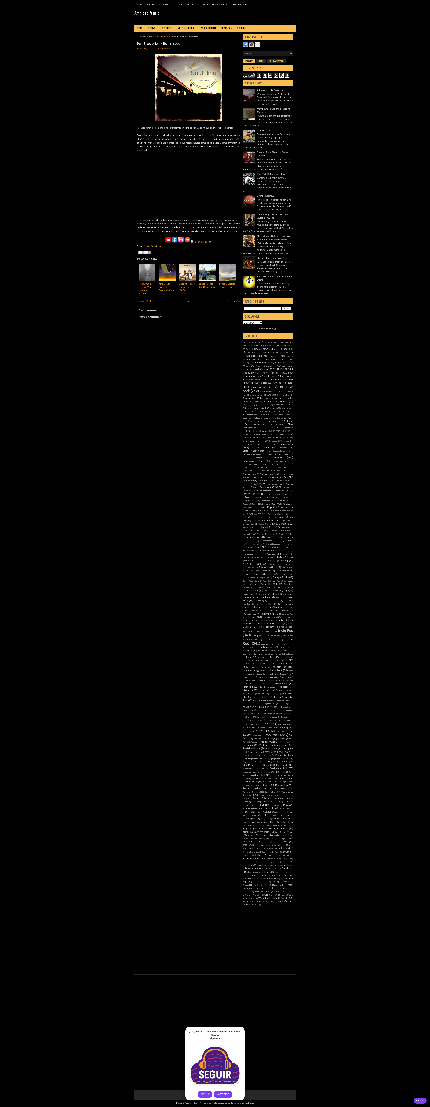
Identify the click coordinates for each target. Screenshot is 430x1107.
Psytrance (265, 772)
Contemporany (249, 474)
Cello (272, 434)
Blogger (274, 328)
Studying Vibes (274, 862)
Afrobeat (247, 366)
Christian (261, 441)
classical (283, 447)
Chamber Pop (284, 434)
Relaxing (246, 791)
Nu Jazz (279, 714)
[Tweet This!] (148, 246)
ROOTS (251, 815)
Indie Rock (166, 36)
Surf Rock (249, 865)
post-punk (288, 748)
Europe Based (273, 547)
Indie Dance (276, 623)
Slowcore (270, 838)
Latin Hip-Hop (286, 663)
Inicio (139, 4)
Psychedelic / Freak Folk (254, 768)
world (267, 894)
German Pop (275, 581)
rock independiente (260, 801)
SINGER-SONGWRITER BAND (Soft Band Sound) (264, 832)
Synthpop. (253, 872)
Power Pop (253, 751)
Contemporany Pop (268, 474)
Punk (277, 771)
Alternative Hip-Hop (257, 382)
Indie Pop (285, 630)
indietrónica (284, 647)
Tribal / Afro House (260, 882)
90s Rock (288, 348)
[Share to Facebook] (149, 252)
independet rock (268, 620)
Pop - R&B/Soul (284, 724)
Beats (273, 418)
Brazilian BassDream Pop (270, 428)
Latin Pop (280, 666)
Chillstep (289, 438)
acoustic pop (274, 356)
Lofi (270, 677)
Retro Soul (259, 795)
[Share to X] (146, 252)
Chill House (266, 438)
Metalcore (287, 693)
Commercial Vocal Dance (275, 464)
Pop (265, 724)
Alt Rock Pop (272, 372)
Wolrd (247, 895)
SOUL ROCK (248, 845)
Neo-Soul (271, 703)
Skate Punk (262, 835)
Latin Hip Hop (271, 664)
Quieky (248, 779)
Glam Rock (288, 584)
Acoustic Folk (254, 355)
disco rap (264, 504)
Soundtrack (279, 845)
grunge (285, 590)
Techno (260, 875)
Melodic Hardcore (267, 687)
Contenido (168, 27)
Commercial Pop (253, 461)
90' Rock (246, 349)
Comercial (259, 457)
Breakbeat (288, 427)
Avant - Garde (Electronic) (266, 408)
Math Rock (248, 686)
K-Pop (265, 660)
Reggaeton (281, 784)
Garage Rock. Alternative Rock (255, 581)
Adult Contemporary (262, 362)
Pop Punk (264, 730)
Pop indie (289, 727)
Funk (256, 574)
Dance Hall (285, 490)
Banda (254, 415)
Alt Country (263, 369)
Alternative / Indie (258, 380)
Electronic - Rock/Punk (280, 531)
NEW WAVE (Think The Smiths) (277, 707)
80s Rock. (285, 345)
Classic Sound (260, 447)
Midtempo (254, 697)
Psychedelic (282, 765)
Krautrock (276, 660)
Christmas (273, 441)
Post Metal (285, 742)
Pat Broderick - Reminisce (158, 43)
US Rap (281, 888)
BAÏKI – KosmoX (265, 195)
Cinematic (284, 441)
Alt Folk (280, 369)
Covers (287, 487)
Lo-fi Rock (258, 677)
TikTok (190, 4)
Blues (290, 424)
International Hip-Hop (272, 654)
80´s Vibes (256, 345)
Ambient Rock (284, 395)
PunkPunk (289, 775)
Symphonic (269, 865)
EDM (257, 520)
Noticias (152, 27)
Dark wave (263, 497)
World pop (270, 901)
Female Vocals (249, 557)
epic (259, 547)
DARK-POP (275, 497)
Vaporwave (247, 892)
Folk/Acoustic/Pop (267, 570)
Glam (256, 584)
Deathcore (265, 500)
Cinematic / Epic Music (252, 444)
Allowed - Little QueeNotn (271, 90)
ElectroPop (280, 541)
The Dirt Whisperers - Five (271, 174)
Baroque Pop (265, 415)
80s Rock (269, 345)
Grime (266, 591)
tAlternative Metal (283, 872)
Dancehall (288, 494)
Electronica (288, 537)
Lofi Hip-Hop (250, 680)
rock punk (268, 808)
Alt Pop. (258, 373)
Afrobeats (259, 366)
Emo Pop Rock (264, 544)
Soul (286, 841)
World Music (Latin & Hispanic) (273, 898)
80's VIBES (281, 342)
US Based (268, 888)
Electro (270, 520)
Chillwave (249, 441)
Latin (285, 660)
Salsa (259, 815)
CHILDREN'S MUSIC (251, 438)
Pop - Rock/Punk (250, 727)
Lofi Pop (261, 680)
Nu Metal (260, 717)
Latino (290, 671)
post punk (248, 745)
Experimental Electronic (278, 554)
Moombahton (259, 700)
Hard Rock (279, 593)
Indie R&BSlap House (272, 640)
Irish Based (288, 654)
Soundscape (264, 845)
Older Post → (233, 301)
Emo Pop (251, 544)
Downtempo (247, 507)
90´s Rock (272, 349)
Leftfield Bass (260, 674)
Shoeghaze (265, 819)
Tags (261, 61)
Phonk (290, 720)
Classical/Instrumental (253, 450)
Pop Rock (272, 735)
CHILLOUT (278, 438)
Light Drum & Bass (278, 674)
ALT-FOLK (288, 373)
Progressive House (257, 758)
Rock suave (285, 808)
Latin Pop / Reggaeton (254, 670)
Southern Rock (283, 848)
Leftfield (249, 674)
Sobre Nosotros (239, 4)
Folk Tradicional (249, 568)
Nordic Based (262, 710)
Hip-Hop (272, 603)
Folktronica (284, 570)
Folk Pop (284, 560)
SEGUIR (420, 1100)
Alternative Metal (283, 382)
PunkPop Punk (276, 775)
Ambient (271, 394)
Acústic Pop (264, 359)
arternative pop (249, 405)
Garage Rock (280, 577)
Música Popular (287, 700)
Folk (157, 36)
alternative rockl (256, 395)
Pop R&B (281, 731)
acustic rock (277, 359)
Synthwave (265, 872)
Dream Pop (264, 507)
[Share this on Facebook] (144, 246)
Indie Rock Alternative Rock (273, 644)
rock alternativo (275, 798)
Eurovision (286, 547)
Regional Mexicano (279, 788)
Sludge (282, 839)
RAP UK (249, 785)
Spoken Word (284, 855)
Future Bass (270, 574)
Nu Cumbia (268, 714)
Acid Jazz (251, 353)
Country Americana (275, 484)
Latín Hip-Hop (252, 667)
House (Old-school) (269, 617)
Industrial (247, 650)
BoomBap (252, 427)
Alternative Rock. (266, 391)
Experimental (248, 550)
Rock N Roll (265, 805)
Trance (254, 878)
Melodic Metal (286, 686)
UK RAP (256, 888)
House (254, 617)
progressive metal (279, 758)
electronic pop (253, 537)
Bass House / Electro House (255, 418)
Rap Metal (252, 781)
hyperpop (247, 620)
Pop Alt (262, 728)
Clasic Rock (270, 444)
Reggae (266, 785)
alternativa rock (253, 376)
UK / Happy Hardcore (277, 885)
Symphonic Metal (284, 865)
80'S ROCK (269, 342)
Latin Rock (276, 670)
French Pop (247, 574)
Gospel (261, 587)
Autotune (247, 408)
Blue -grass (267, 424)
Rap (291, 778)
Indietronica (266, 647)
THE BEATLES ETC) (275, 875)
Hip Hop (257, 600)
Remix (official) (271, 791)
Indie (280, 620)
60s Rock (246, 342)
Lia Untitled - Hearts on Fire (272, 258)
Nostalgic (255, 713)
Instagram (164, 4)
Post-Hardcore (251, 748)
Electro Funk (248, 524)
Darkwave (286, 497)
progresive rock (263, 755)
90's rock (258, 349)
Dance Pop (249, 493)
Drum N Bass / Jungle (260, 517)
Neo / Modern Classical (255, 704)
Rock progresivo (250, 808)
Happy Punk (248, 594)
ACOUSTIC (264, 352)
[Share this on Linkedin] (160, 246)
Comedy (246, 458)
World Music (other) (252, 901)
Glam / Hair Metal (270, 584)
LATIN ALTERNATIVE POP (253, 664)
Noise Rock (248, 710)
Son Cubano (258, 842)
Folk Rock (261, 563)
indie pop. (256, 635)
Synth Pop (273, 868)
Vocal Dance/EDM (262, 891)
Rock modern (251, 805)
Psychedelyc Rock (250, 772)
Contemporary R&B (253, 480)
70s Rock (257, 342)
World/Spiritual (285, 901)
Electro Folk (285, 521)
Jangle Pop (261, 657)
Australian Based (282, 404)
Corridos (246, 484)
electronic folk (248, 534)
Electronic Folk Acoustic (266, 534)
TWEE (262, 885)
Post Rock (264, 745)
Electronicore (266, 540)
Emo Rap (277, 544)
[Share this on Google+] (152, 246)
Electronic (265, 527)
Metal (250, 690)
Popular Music (268, 741)
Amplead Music (147, 13)
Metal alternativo (286, 690)
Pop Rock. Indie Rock (263, 738)
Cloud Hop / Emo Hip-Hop (278, 454)
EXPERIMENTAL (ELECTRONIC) (274, 550)
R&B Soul (267, 779)
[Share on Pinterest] (156, 246)
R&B (256, 778)
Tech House (248, 875)
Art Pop (267, 401)
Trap (265, 878)
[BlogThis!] (143, 252)
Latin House (266, 667)
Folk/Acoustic (266, 567)
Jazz (272, 657)
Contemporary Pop (278, 477)
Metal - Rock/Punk (267, 690)
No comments (163, 48)
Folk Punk (247, 564)
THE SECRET (263, 130)
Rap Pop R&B (277, 782)
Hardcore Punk (262, 597)
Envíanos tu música (239, 1103)
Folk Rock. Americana (281, 564)
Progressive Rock (284, 755)
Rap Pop (266, 782)
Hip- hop (259, 604)
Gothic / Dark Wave (284, 587)
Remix (257, 791)
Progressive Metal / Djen (253, 762)
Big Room (288, 421)
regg (257, 785)
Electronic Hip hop (286, 534)
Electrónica (251, 541)
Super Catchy (288, 862)
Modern (265, 697)
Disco (253, 504)
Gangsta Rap (264, 578)
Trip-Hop (275, 881)
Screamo (289, 815)
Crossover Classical (250, 491)
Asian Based (265, 405)
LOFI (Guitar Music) (284, 677)
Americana (249, 397)
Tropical (286, 881)
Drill (244, 517)
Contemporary (257, 477)
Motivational (273, 700)
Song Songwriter (273, 842)
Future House (287, 574)
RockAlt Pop (280, 812)
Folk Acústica (271, 561)
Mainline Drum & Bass (264, 684)
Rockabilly (267, 812)
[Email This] (140, 252)
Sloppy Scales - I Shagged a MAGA (187, 287)
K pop (256, 660)
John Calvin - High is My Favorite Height (166, 287)
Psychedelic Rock (279, 768)
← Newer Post (144, 301)
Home (141, 36)
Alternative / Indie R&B (281, 379)
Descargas (242, 28)
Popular (249, 61)
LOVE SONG (282, 680)
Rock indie (277, 802)
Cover (253, 487)
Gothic (270, 587)
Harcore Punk (263, 594)
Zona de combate (208, 28)
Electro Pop (279, 523)
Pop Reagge (256, 735)
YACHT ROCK (252, 905)
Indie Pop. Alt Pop (272, 636)
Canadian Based (259, 434)
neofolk (282, 704)
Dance (274, 490)
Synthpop (287, 868)
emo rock (289, 544)
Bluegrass (280, 424)
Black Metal (253, 424)
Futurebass (250, 578)
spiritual (271, 855)
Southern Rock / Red (251, 852)
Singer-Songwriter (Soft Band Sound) (273, 825)
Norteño (274, 710)
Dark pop (251, 497)
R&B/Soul (279, 778)
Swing (259, 865)
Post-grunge (282, 745)
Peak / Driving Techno (276, 720)
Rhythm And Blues (276, 795)
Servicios (226, 27)
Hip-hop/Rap (271, 607)
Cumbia (264, 490)
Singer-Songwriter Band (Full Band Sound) (265, 828)
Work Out (257, 895)
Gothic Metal (252, 590)
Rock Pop (282, 804)
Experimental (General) (252, 554)
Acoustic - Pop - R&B (284, 352)
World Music (280, 895)
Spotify (150, 4)
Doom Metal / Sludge (280, 504)
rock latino (289, 802)
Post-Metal (271, 748)
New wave (255, 706)
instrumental (283, 650)
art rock (283, 401)
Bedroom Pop (274, 421)
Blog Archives (276, 61)
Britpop (265, 431)
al (252, 369)
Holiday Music (267, 613)
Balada (246, 414)
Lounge (271, 680)
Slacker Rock (280, 835)
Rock (256, 798)
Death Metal (249, 500)
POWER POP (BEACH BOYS (277, 752)
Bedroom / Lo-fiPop (256, 421)
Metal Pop (262, 694)
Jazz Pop (246, 660)
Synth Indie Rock (255, 868)
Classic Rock (286, 443)
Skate (250, 835)
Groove (275, 590)
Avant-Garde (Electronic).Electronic (274, 411)
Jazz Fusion (285, 657)
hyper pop (286, 617)
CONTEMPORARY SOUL (280, 481)
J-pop (249, 657)
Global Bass (250, 587)
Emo (290, 540)
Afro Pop (286, 363)
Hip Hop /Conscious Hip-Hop (275, 601)
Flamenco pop (267, 557)
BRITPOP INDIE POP (281, 431)
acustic (253, 359)
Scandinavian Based (274, 815)
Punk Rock (260, 775)
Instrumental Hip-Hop (251, 654)
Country (150, 36)
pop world (280, 738)
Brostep (246, 434)
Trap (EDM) (275, 878)
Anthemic (269, 398)
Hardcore (247, 597)
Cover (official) (270, 487)
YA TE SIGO (223, 1094)
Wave (276, 891)
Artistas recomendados (215, 4)
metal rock (273, 694)
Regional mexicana (252, 788)
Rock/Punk (249, 811)
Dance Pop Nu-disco (272, 494)
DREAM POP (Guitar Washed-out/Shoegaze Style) (270, 514)
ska (291, 832)
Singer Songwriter (282, 818)
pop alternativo (275, 727)
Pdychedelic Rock (256, 720)
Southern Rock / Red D (271, 852)
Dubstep (278, 517)
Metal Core (250, 694)
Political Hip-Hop (252, 724)
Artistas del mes (187, 27)
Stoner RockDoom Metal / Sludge (273, 859)
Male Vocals (282, 683)
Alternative (271, 376)
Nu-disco (273, 717)
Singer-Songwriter (259, 822)
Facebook (178, 4)
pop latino (250, 731)
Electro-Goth (248, 527)
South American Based (265, 848)
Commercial (278, 457)
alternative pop (259, 387)
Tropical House (249, 885)
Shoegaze (250, 818)
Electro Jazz (263, 524)
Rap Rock (289, 781)
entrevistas (250, 547)
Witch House (288, 892)
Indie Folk (264, 626)
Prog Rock (247, 755)
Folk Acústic (258, 561)
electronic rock (272, 537)
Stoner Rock (249, 858)
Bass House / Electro (282, 415)
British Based (251, 431)
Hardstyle (279, 597)
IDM (256, 620)
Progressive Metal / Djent (280, 761)
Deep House (279, 500)
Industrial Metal (265, 650)
